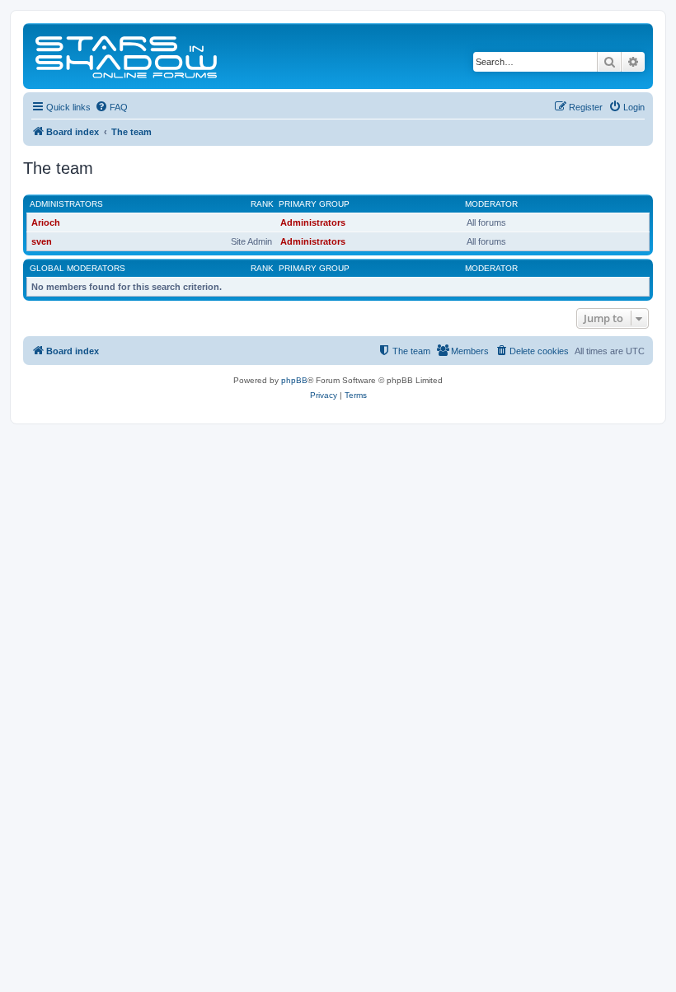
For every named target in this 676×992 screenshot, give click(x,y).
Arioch (45, 222)
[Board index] (127, 56)
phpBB (294, 380)
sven (41, 241)
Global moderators (77, 268)
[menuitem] (111, 107)
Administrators (66, 203)
